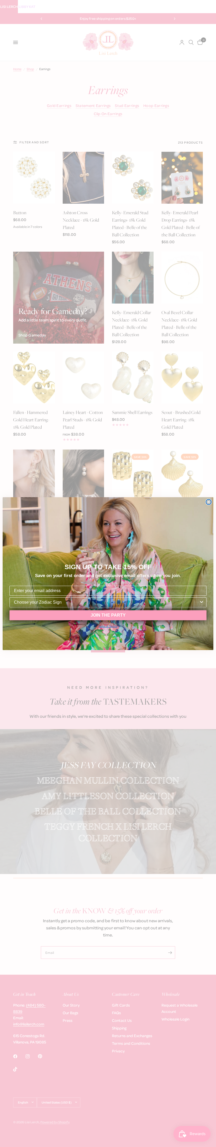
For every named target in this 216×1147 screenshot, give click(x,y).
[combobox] (106, 602)
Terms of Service (108, 626)
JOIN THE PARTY (108, 615)
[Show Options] (201, 602)
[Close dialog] (208, 502)
